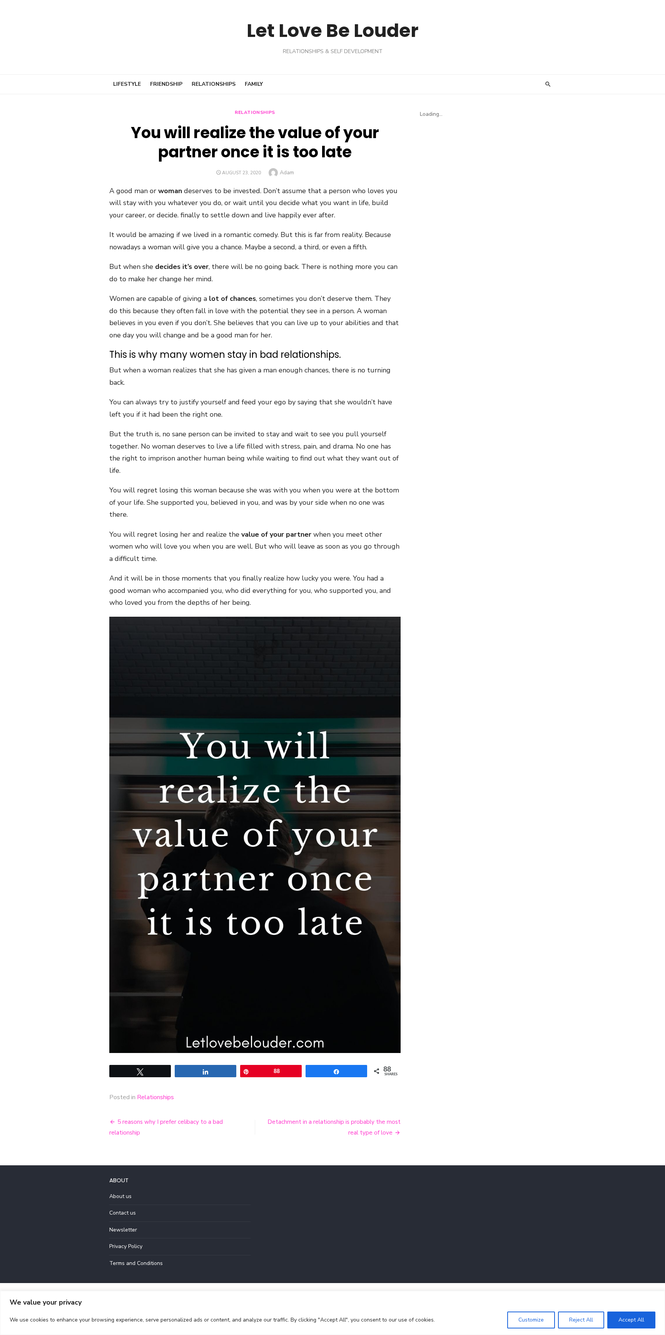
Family (254, 84)
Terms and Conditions (136, 1263)
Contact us (122, 1213)
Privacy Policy (125, 1246)
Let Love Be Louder (332, 30)
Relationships (214, 84)
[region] (332, 1313)
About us (120, 1196)
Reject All (581, 1319)
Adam (287, 172)
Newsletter (123, 1229)
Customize (531, 1319)
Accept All (631, 1319)
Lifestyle (127, 84)
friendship (166, 84)
